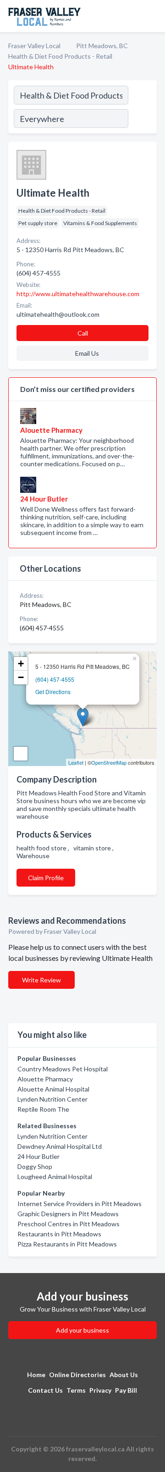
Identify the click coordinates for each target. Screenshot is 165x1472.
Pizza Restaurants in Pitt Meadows (67, 1244)
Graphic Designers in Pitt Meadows (68, 1214)
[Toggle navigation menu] (152, 16)
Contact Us (45, 1390)
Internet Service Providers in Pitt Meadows (79, 1203)
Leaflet (75, 762)
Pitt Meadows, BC (102, 46)
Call (82, 333)
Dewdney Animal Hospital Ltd (59, 1146)
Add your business (82, 1330)
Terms (76, 1390)
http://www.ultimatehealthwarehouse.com (77, 294)
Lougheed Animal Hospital (54, 1176)
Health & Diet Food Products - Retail (60, 56)
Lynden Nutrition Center (52, 1099)
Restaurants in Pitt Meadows (59, 1234)
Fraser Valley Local (34, 46)
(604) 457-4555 (54, 679)
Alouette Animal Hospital (53, 1089)
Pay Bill (126, 1390)
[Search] (142, 108)
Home (36, 1374)
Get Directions (53, 691)
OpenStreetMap (108, 762)
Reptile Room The (43, 1109)
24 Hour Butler (38, 1156)
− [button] (21, 677)
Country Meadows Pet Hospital (62, 1069)
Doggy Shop (34, 1166)
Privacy (100, 1390)
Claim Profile (46, 878)
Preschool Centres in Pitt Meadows (68, 1224)
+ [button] (21, 663)
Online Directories (77, 1374)
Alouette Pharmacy (45, 1079)
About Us (124, 1374)
